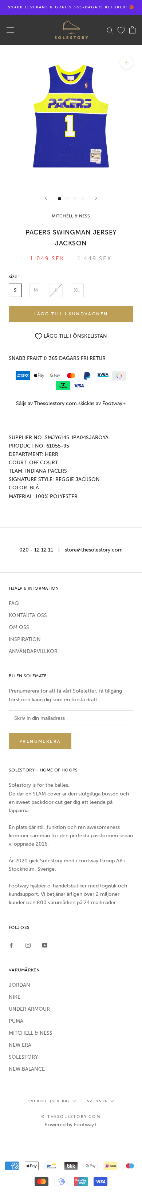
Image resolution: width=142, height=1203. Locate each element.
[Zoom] (126, 62)
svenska (97, 1101)
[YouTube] (44, 945)
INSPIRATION (25, 639)
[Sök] (110, 30)
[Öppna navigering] (10, 30)
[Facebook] (11, 945)
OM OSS (19, 627)
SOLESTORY (23, 1057)
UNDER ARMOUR (29, 1009)
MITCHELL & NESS (30, 1033)
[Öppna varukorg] (132, 29)
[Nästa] (96, 198)
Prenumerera (40, 741)
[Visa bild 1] (59, 198)
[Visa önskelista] (121, 29)
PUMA (16, 1021)
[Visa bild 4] (82, 198)
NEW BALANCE (27, 1069)
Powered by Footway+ (71, 1125)
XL (77, 290)
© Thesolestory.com (71, 1116)
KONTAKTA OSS (28, 615)
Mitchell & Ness (71, 215)
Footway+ (114, 403)
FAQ (14, 603)
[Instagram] (28, 945)
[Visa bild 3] (74, 198)
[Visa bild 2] (67, 198)
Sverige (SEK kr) (49, 1101)
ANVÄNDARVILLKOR (33, 651)
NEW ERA (20, 1045)
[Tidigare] (46, 198)
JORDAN (19, 985)
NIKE (14, 997)
